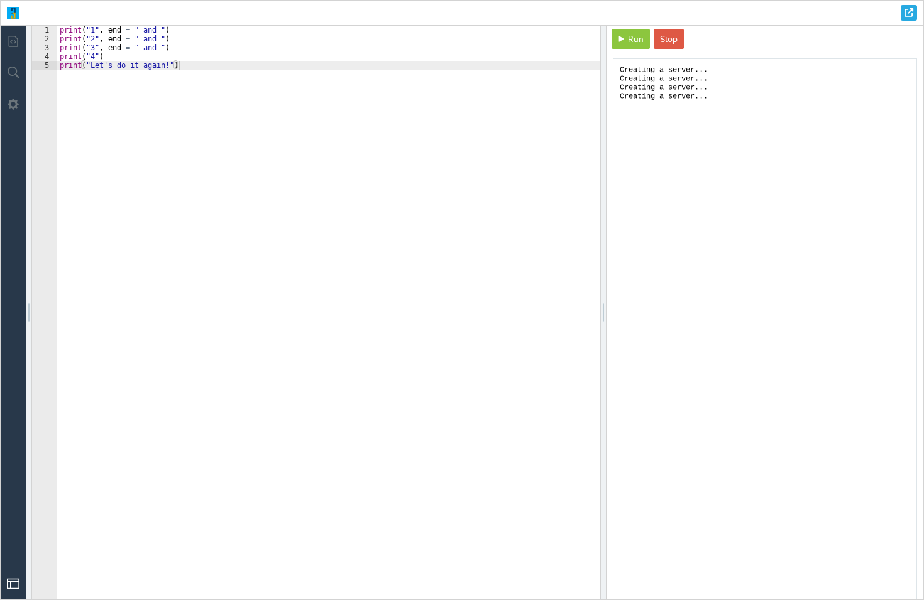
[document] (765, 328)
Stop (669, 39)
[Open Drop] (13, 584)
